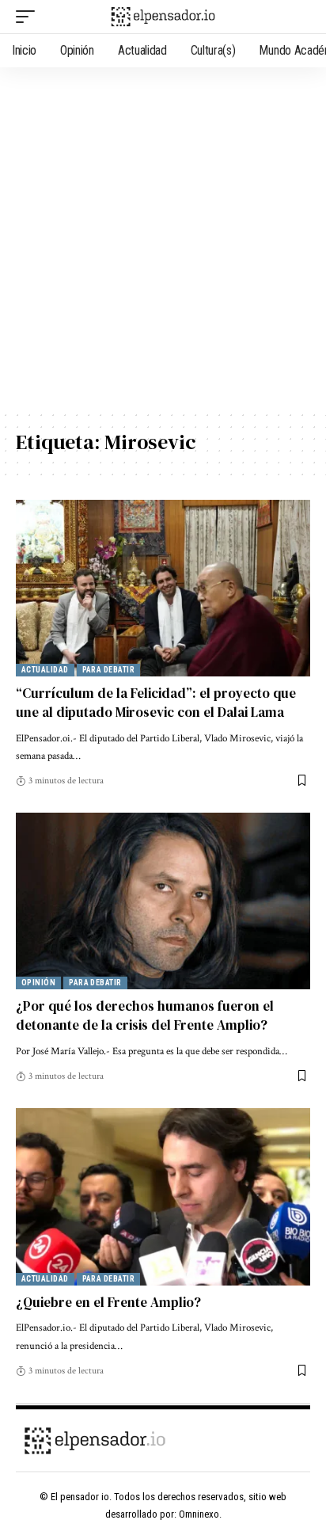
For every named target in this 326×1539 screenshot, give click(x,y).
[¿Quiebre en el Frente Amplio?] (163, 1196)
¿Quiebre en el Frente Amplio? (108, 1302)
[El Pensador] (163, 16)
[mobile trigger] (29, 16)
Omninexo (199, 1514)
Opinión (38, 982)
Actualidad (45, 669)
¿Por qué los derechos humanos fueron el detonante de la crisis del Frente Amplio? (145, 1015)
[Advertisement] (163, 238)
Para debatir (108, 669)
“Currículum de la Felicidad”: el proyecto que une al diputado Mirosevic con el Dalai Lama (156, 703)
